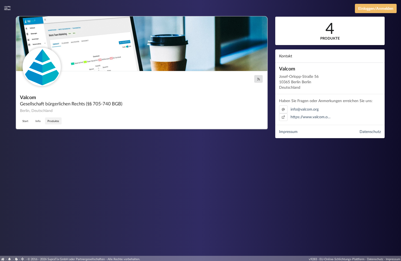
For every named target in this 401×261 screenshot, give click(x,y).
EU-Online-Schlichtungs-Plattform (341, 259)
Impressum (288, 131)
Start (25, 121)
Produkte (53, 121)
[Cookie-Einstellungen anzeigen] (16, 259)
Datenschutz (370, 131)
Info (38, 121)
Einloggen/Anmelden (375, 8)
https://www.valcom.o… (311, 116)
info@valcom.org (305, 109)
